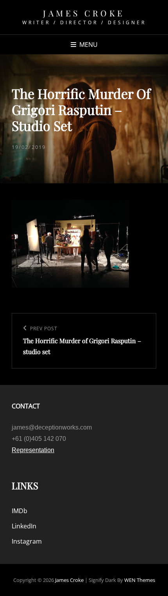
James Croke (84, 12)
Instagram (27, 541)
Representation (33, 450)
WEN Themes (139, 579)
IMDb (19, 511)
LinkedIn (24, 526)
